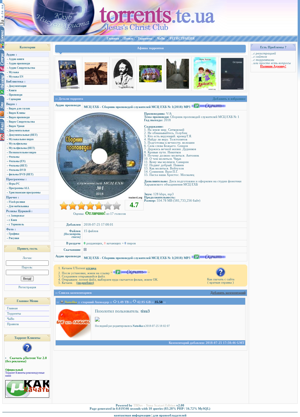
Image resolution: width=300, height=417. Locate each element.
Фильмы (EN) (17, 161)
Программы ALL (19, 188)
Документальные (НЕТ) (23, 134)
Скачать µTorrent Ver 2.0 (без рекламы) (26, 359)
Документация (17, 86)
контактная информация (132, 415)
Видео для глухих (19, 108)
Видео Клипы (17, 112)
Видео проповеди (19, 117)
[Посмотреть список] (72, 235)
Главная (12, 308)
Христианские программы (24, 192)
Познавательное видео (22, 152)
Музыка (14, 72)
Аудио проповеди (19, 63)
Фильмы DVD (17, 170)
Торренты (13, 313)
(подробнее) (85, 282)
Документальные (19, 130)
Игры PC (14, 183)
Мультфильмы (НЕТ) (22, 148)
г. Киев (13, 220)
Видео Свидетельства (22, 121)
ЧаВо (10, 318)
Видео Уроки (16, 126)
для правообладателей (169, 415)
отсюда (91, 268)
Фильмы (14, 156)
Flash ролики (17, 201)
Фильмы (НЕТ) (18, 165)
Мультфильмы (18, 143)
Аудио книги (16, 59)
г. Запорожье (16, 215)
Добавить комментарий (228, 292)
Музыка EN (16, 76)
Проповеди (15, 94)
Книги (12, 90)
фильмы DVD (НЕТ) (21, 174)
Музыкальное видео (21, 139)
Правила (12, 324)
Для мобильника (19, 206)
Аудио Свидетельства (22, 67)
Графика (14, 233)
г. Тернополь (16, 224)
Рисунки (14, 238)
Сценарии (15, 99)
